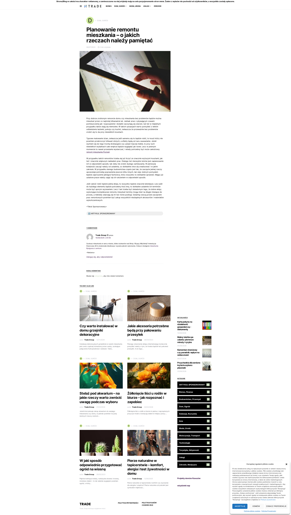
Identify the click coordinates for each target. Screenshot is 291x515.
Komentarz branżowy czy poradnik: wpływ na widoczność (188, 352)
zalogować (98, 276)
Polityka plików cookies (252, 511)
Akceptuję (240, 506)
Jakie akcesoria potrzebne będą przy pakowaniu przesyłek (148, 330)
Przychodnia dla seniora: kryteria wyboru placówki (188, 365)
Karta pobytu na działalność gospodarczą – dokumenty (184, 326)
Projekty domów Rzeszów (189, 478)
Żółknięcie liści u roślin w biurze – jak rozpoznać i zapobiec (147, 397)
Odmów (256, 506)
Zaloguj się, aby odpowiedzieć (99, 257)
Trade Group (89, 340)
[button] (286, 464)
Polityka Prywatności (268, 511)
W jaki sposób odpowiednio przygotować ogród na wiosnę (101, 465)
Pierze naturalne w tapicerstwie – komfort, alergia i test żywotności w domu (148, 467)
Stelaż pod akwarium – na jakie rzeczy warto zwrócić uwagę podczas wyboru (101, 397)
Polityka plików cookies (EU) (149, 504)
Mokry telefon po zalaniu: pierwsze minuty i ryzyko (185, 339)
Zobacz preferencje (276, 506)
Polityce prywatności (268, 500)
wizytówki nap (183, 485)
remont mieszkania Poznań (98, 152)
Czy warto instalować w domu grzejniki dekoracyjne (99, 330)
